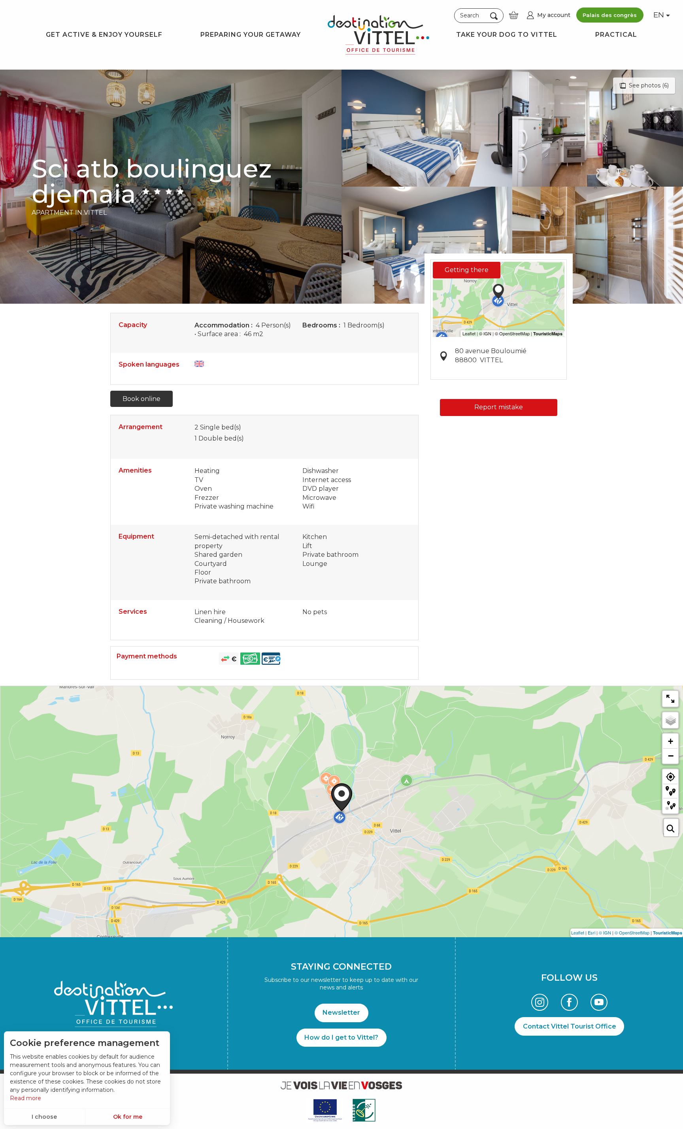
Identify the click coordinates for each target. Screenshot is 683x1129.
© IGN (605, 932)
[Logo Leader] (364, 1110)
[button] (479, 15)
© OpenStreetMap (632, 932)
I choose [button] (44, 1116)
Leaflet (577, 932)
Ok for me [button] (127, 1116)
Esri (591, 932)
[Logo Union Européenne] (324, 1110)
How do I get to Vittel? (341, 1037)
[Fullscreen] (670, 699)
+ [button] (670, 741)
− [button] (671, 755)
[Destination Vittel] (378, 35)
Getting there (467, 270)
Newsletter (341, 1012)
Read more (25, 1098)
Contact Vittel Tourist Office (569, 1026)
